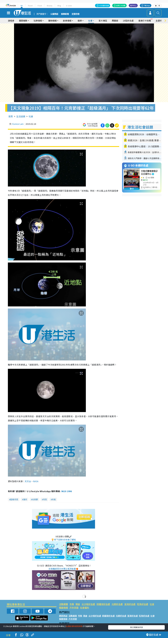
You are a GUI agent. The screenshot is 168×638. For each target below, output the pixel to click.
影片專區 (103, 20)
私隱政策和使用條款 (74, 626)
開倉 (78, 604)
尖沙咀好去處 (88, 604)
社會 (31, 116)
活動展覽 (63, 604)
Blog (59, 5)
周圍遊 (115, 20)
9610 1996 (66, 491)
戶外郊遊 (74, 607)
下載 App (146, 5)
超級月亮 (14, 499)
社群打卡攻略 (120, 5)
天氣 (54, 499)
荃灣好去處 (129, 604)
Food (40, 5)
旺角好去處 (142, 604)
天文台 (28, 481)
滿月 (25, 499)
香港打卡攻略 (144, 20)
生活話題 (20, 116)
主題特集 (160, 20)
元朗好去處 (117, 604)
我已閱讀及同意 (136, 627)
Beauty (49, 5)
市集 (72, 604)
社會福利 (84, 607)
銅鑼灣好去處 (103, 604)
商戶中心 (133, 5)
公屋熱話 (54, 14)
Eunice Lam (18, 123)
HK (21, 5)
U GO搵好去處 (104, 5)
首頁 (10, 116)
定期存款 (76, 14)
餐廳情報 (63, 607)
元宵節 (35, 499)
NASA (35, 481)
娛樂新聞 (65, 14)
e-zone (69, 5)
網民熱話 (63, 615)
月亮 (45, 499)
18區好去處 (128, 20)
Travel (30, 5)
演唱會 (11, 20)
